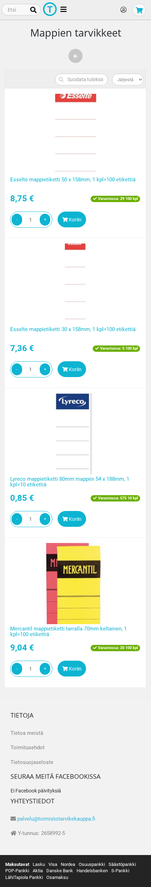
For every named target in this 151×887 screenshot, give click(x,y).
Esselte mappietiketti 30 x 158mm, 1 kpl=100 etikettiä (73, 329)
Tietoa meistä (27, 733)
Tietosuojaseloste (32, 762)
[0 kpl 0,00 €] (139, 10)
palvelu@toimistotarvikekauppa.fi (56, 819)
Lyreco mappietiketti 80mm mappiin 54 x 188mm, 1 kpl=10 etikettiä (69, 482)
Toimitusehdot (28, 747)
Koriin (74, 219)
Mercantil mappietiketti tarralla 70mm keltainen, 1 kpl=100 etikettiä (68, 632)
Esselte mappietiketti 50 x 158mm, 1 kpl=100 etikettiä (73, 179)
